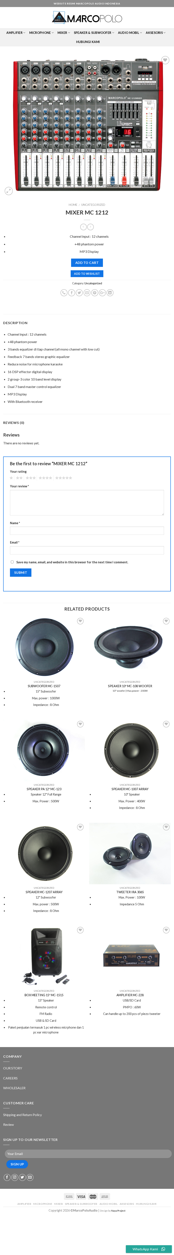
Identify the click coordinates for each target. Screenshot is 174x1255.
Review (8, 1124)
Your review (19, 486)
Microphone (40, 32)
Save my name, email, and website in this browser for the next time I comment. (72, 562)
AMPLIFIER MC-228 (130, 995)
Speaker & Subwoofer (92, 32)
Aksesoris (154, 32)
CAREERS (10, 1078)
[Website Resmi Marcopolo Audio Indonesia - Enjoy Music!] (87, 17)
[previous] (12, 126)
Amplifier (14, 32)
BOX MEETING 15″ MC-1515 (44, 995)
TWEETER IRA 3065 (130, 892)
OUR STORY (12, 1068)
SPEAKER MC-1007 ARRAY (130, 789)
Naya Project (118, 1210)
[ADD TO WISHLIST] (87, 125)
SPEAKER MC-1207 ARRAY (44, 892)
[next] (162, 126)
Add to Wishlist (87, 273)
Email (14, 542)
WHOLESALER (14, 1088)
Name (15, 523)
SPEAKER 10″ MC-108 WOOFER (130, 686)
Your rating (18, 471)
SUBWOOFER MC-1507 (44, 686)
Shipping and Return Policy (22, 1115)
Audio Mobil (128, 32)
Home (73, 204)
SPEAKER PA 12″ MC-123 (44, 789)
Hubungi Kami (88, 42)
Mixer (62, 32)
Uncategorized (93, 204)
